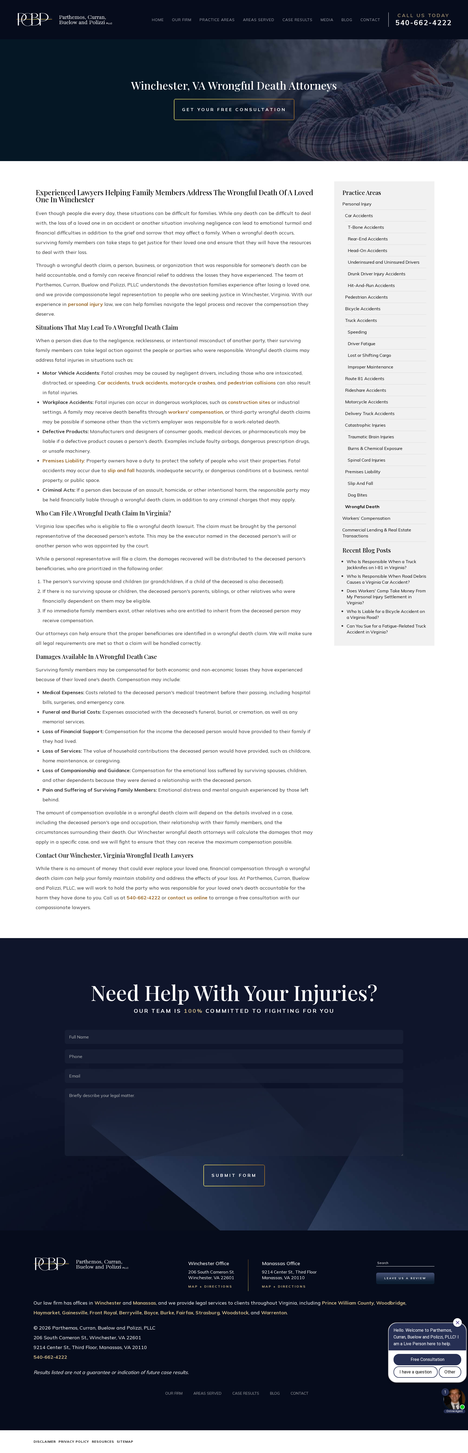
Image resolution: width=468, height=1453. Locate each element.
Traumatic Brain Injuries (371, 436)
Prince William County (348, 1303)
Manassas (144, 1303)
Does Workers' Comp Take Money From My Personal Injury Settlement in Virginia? (386, 596)
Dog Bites (357, 495)
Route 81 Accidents (364, 378)
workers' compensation (195, 412)
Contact (370, 19)
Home (158, 19)
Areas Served (258, 19)
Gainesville (74, 1313)
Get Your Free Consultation (234, 109)
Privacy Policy (73, 1441)
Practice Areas (217, 19)
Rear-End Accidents (368, 238)
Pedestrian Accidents (366, 297)
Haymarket (47, 1313)
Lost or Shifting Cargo (369, 355)
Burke (167, 1313)
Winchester (108, 1303)
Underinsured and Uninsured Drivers (384, 262)
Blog (347, 19)
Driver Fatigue (361, 343)
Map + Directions (210, 1286)
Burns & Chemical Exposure (375, 448)
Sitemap (125, 1441)
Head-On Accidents (367, 250)
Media (327, 19)
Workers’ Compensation (366, 518)
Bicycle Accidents (363, 308)
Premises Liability (63, 461)
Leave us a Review (405, 1278)
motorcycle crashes (192, 383)
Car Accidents (359, 215)
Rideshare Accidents (365, 390)
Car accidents (113, 383)
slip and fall (121, 470)
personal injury (85, 304)
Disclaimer (45, 1441)
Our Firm (181, 19)
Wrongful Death (362, 506)
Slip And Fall (360, 483)
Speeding (357, 332)
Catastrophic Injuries (365, 425)
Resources (103, 1441)
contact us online (187, 897)
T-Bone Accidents (366, 227)
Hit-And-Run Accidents (371, 285)
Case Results (297, 19)
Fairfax (184, 1313)
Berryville (130, 1313)
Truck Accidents (361, 320)
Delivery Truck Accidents (370, 413)
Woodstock (235, 1313)
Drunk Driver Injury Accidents (376, 273)
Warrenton (274, 1313)
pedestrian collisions (252, 383)
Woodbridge (390, 1303)
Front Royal (103, 1313)
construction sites (249, 402)
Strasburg (208, 1313)
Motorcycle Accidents (366, 401)
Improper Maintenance (370, 367)
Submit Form (234, 1175)
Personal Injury (357, 204)
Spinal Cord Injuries (366, 460)
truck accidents (150, 383)
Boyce (151, 1313)
